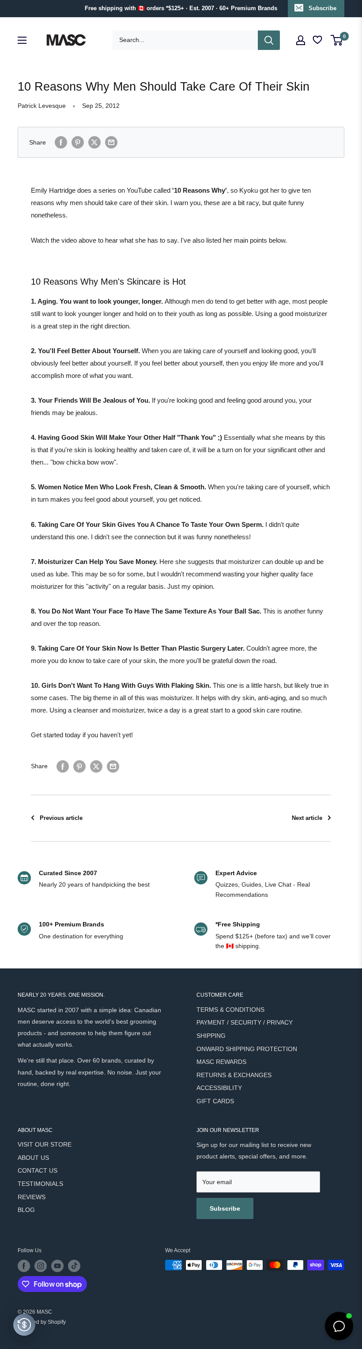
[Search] (269, 40)
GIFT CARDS (215, 1101)
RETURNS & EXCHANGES (234, 1074)
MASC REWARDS (221, 1061)
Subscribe (322, 8)
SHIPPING (211, 1035)
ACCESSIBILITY (219, 1087)
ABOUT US (33, 1157)
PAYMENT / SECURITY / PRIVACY (244, 1022)
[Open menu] (22, 40)
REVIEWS (31, 1196)
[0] (337, 40)
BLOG (26, 1209)
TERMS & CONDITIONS (230, 1009)
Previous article (61, 818)
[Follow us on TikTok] (74, 1266)
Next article (307, 818)
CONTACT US (37, 1170)
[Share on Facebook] (61, 142)
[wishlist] (318, 40)
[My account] (300, 40)
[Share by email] (111, 142)
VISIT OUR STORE (45, 1144)
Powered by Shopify (42, 1322)
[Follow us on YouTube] (57, 1266)
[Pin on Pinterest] (78, 142)
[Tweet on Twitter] (94, 142)
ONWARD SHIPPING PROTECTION (246, 1048)
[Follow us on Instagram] (40, 1266)
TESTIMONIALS (40, 1183)
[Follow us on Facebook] (24, 1266)
